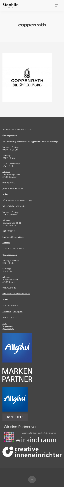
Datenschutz (8, 329)
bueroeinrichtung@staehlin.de (16, 293)
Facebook (6, 311)
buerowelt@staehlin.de (13, 237)
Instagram (17, 311)
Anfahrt (6, 194)
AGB (4, 323)
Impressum (7, 326)
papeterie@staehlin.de (12, 188)
